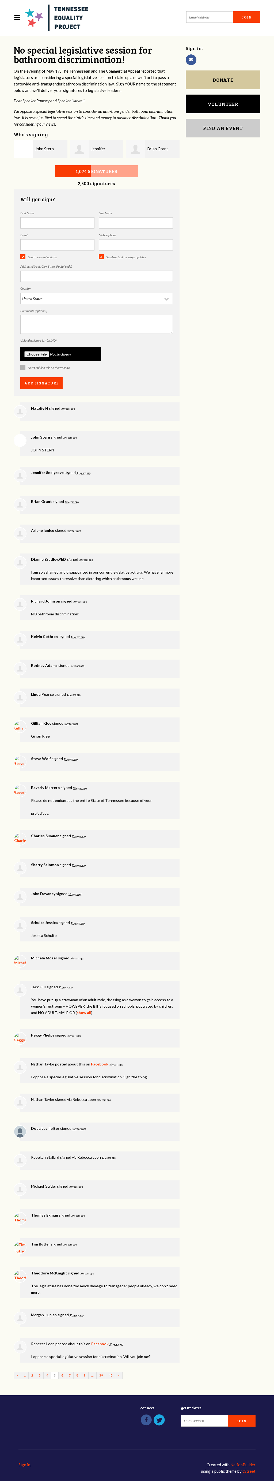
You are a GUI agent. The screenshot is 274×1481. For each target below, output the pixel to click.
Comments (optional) (33, 311)
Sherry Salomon (45, 864)
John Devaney (43, 893)
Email (24, 235)
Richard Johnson (45, 601)
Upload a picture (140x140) (38, 340)
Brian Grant (157, 148)
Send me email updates (43, 257)
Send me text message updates (126, 257)
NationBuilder (243, 1464)
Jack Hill (38, 987)
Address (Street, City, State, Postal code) (46, 266)
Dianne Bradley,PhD (48, 559)
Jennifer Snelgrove (47, 472)
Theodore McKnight (49, 1273)
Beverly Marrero (45, 787)
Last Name (106, 213)
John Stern (44, 148)
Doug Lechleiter (45, 1128)
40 (110, 1375)
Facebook (99, 1064)
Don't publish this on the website (49, 368)
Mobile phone (107, 235)
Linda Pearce (42, 694)
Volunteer (223, 104)
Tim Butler (40, 1244)
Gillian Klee (41, 723)
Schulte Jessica (44, 922)
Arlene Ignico (42, 530)
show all (84, 1012)
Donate (223, 80)
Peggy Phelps (42, 1035)
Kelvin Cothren (44, 636)
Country (25, 288)
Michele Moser (44, 958)
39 (101, 1375)
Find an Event (223, 128)
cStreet (249, 1471)
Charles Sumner (45, 835)
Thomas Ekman (44, 1215)
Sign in (24, 1464)
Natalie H (39, 408)
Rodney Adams (44, 665)
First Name (27, 213)
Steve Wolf (41, 758)
